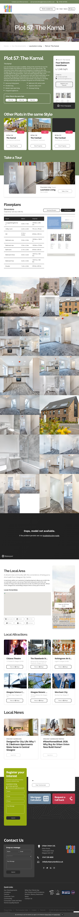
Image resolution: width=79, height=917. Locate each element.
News (27, 896)
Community (8, 899)
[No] (77, 914)
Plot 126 (21, 100)
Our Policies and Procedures (34, 892)
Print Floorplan (65, 106)
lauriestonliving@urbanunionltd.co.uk (43, 2)
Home (6, 46)
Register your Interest (64, 84)
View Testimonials (41, 785)
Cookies (34, 910)
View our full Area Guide (64, 605)
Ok (62, 914)
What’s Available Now (47, 9)
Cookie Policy (57, 914)
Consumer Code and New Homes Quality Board (13, 902)
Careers (6, 894)
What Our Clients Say (32, 890)
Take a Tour (65, 191)
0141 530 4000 (47, 857)
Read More (13, 755)
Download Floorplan (51, 210)
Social (65, 9)
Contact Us (28, 899)
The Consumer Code (22, 910)
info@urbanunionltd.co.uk (52, 862)
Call (57, 9)
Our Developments (19, 46)
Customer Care (9, 896)
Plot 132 (10, 100)
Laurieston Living (35, 46)
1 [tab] (33, 780)
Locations (7, 892)
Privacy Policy (8, 910)
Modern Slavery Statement (34, 894)
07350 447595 (63, 2)
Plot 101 (32, 100)
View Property (14, 146)
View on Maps (14, 667)
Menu (72, 9)
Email (61, 9)
